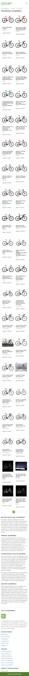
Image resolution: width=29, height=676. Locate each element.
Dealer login (4, 671)
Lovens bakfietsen (6, 651)
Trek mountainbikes (7, 660)
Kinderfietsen (5, 643)
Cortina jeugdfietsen (7, 665)
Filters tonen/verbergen (14, 674)
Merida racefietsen (6, 656)
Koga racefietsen (6, 654)
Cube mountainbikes (7, 662)
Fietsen (13, 8)
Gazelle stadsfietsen (7, 658)
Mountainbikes (5, 636)
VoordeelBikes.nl (5, 8)
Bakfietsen (4, 645)
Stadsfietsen (4, 634)
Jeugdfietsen (5, 641)
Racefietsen (4, 639)
